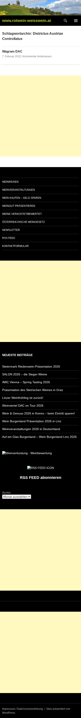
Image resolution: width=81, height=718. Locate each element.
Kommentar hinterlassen (37, 56)
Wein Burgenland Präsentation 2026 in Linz (31, 421)
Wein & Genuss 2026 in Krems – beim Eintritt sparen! (38, 413)
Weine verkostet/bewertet (22, 213)
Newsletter (11, 230)
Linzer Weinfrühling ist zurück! (22, 397)
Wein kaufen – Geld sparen (21, 197)
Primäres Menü (76, 20)
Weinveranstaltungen (18, 189)
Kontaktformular (15, 246)
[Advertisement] (40, 116)
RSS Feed (8, 238)
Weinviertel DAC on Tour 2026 (22, 405)
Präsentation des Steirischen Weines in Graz (32, 390)
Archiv (6, 492)
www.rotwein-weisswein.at (26, 20)
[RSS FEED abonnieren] (40, 467)
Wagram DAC (12, 51)
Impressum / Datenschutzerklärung (22, 708)
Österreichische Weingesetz (23, 221)
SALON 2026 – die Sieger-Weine (24, 374)
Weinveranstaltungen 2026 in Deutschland (31, 429)
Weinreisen (10, 181)
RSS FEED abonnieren (40, 477)
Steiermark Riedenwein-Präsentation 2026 (31, 366)
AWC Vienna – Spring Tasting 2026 (26, 382)
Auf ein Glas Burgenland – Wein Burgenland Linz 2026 (39, 437)
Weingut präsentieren (18, 205)
